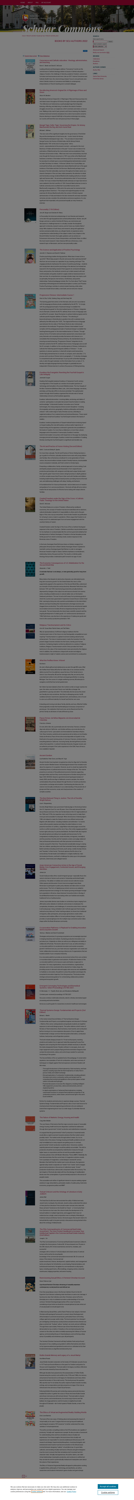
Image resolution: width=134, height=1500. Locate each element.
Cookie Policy (71, 1492)
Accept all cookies (108, 1486)
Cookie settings (36, 1492)
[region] (67, 1489)
